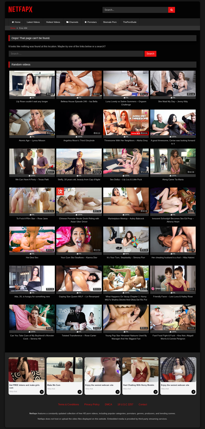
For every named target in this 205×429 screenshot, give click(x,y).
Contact (143, 404)
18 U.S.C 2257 (125, 404)
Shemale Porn (110, 22)
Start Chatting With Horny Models (138, 385)
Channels (73, 22)
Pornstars (92, 22)
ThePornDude (129, 22)
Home (17, 22)
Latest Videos (33, 22)
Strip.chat (13, 391)
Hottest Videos (53, 22)
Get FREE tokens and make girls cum (24, 386)
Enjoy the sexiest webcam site (99, 385)
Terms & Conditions (68, 404)
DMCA (108, 404)
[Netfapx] (20, 10)
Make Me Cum (53, 385)
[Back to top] (195, 420)
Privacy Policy (91, 404)
